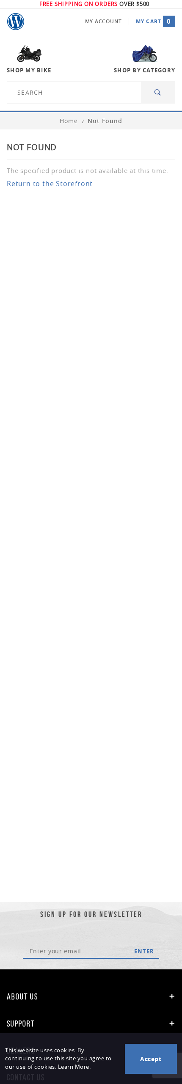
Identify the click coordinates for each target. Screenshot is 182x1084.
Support (21, 1023)
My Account (103, 21)
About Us (22, 996)
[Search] (158, 92)
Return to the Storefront (50, 183)
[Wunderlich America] (16, 21)
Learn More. (74, 1066)
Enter (144, 951)
